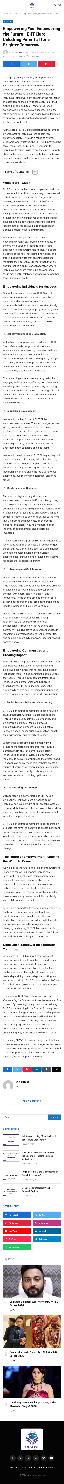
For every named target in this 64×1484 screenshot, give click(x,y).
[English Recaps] (32, 5)
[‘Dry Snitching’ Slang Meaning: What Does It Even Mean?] (11, 1175)
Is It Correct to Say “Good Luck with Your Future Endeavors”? (39, 1138)
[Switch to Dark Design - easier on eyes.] (55, 5)
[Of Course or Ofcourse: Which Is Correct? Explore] (11, 1191)
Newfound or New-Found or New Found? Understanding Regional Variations (38, 1156)
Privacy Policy (47, 1468)
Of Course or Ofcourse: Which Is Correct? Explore (37, 1189)
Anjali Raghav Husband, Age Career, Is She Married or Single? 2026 (33, 1404)
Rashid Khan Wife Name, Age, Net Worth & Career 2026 (33, 1354)
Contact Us (29, 1468)
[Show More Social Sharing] (58, 64)
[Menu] (5, 4)
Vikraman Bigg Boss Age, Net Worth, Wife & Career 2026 (34, 1303)
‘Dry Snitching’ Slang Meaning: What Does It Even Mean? (40, 1173)
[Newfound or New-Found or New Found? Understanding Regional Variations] (11, 1156)
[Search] (59, 4)
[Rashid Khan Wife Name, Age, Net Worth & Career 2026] (32, 1331)
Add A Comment (32, 1101)
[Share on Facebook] (11, 64)
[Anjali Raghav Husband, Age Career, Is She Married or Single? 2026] (32, 1382)
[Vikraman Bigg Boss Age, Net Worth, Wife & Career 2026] (32, 1281)
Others (7, 22)
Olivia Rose (17, 52)
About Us (13, 1468)
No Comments (19, 56)
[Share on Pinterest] (46, 64)
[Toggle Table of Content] (33, 172)
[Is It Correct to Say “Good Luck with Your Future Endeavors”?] (11, 1140)
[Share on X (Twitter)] (28, 64)
